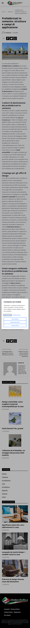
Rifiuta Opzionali (15, 322)
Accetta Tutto (15, 325)
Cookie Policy (7, 315)
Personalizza (15, 319)
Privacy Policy (16, 315)
